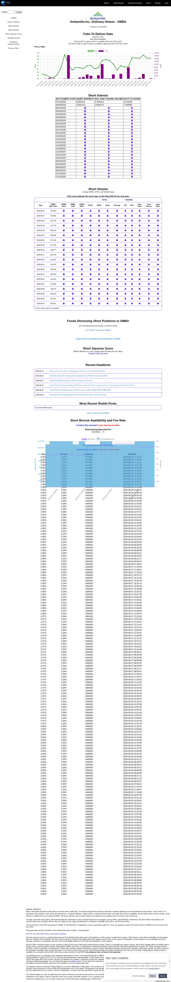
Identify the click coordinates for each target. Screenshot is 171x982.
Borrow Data (13, 48)
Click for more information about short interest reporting (46, 934)
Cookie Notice (153, 968)
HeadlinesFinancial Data (13, 43)
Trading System (118, 3)
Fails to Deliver (14, 22)
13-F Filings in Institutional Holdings (98, 330)
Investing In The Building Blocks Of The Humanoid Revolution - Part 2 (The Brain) (78, 395)
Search (148, 3)
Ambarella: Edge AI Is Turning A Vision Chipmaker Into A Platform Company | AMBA (79, 376)
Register (158, 3)
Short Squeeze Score (13, 34)
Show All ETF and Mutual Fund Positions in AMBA (98, 339)
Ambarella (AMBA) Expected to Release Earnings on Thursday (71, 380)
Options (106, 3)
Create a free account (98, 353)
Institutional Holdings (135, 3)
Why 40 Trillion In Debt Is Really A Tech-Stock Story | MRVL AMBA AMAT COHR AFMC (80, 390)
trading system (75, 961)
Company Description (98, 27)
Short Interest (13, 26)
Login (167, 3)
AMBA (14, 18)
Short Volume (13, 30)
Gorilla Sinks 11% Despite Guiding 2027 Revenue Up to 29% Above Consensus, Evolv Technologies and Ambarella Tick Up (92, 385)
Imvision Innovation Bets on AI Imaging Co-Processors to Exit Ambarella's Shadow (78, 371)
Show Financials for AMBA (98, 413)
